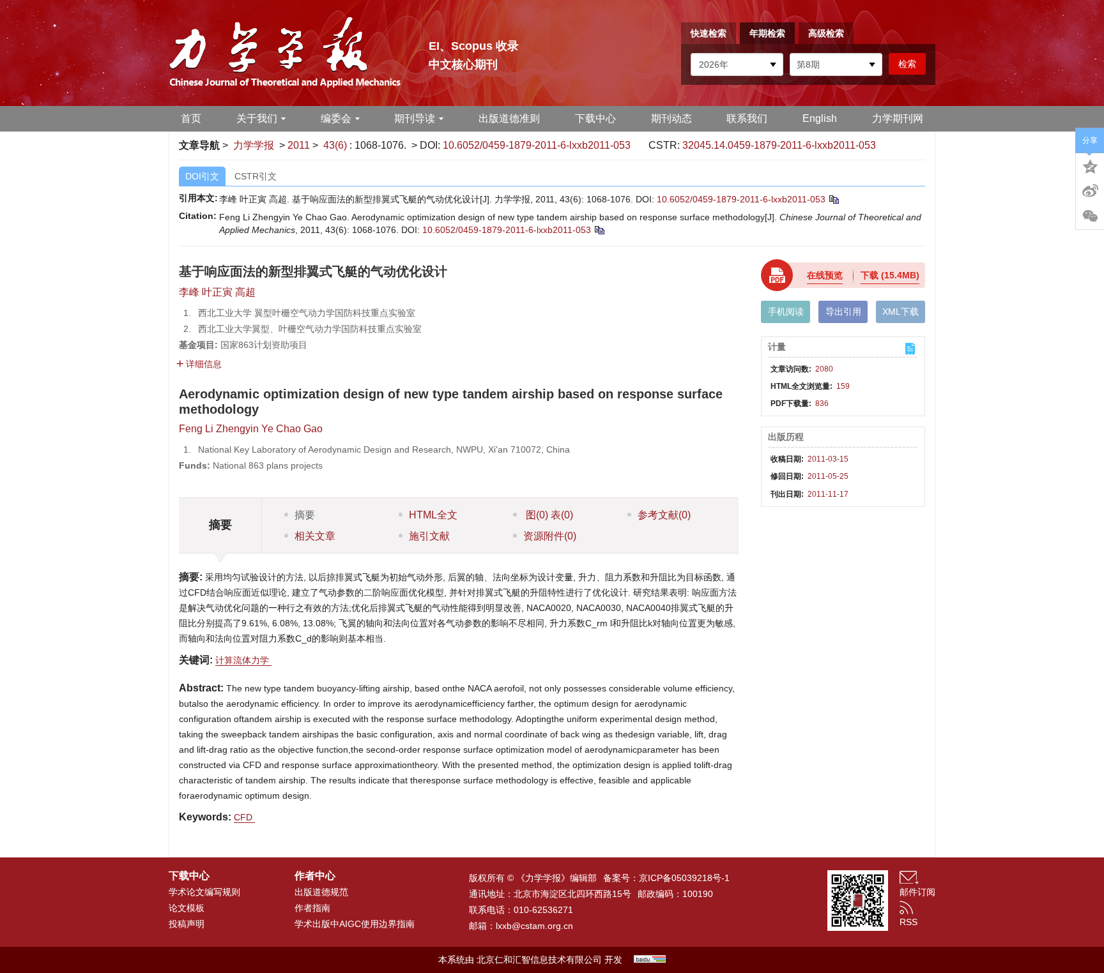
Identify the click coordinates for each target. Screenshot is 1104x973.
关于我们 (256, 118)
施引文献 (429, 536)
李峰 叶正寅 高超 (217, 292)
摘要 (305, 514)
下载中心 (595, 118)
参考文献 (664, 514)
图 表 (548, 514)
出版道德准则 (509, 118)
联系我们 (746, 118)
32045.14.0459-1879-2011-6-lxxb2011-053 (779, 145)
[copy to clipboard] (599, 230)
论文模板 (186, 908)
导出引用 (843, 311)
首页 (191, 118)
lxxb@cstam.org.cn (534, 926)
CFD (244, 817)
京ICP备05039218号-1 (684, 878)
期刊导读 (414, 118)
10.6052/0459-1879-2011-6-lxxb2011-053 (537, 145)
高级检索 (826, 33)
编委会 (336, 118)
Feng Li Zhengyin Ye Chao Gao (251, 428)
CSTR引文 (255, 176)
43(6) (336, 145)
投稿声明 (186, 924)
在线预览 (825, 275)
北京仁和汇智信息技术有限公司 (539, 959)
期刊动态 (671, 118)
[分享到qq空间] (1090, 165)
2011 (299, 145)
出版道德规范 (321, 892)
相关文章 (315, 536)
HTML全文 (433, 514)
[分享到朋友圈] (1090, 216)
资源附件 (549, 536)
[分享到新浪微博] (1090, 191)
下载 (890, 275)
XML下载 (900, 311)
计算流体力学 (243, 660)
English (819, 118)
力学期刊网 (897, 118)
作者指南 (312, 908)
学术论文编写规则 (204, 892)
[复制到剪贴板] (833, 199)
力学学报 (253, 145)
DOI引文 (202, 176)
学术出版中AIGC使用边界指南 (355, 924)
